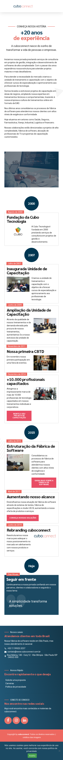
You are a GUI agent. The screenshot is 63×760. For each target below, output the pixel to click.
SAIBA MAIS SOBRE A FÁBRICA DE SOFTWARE (44, 483)
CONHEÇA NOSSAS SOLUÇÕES (22, 518)
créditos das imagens (32, 737)
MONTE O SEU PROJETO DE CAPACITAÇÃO (19, 416)
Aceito (32, 755)
